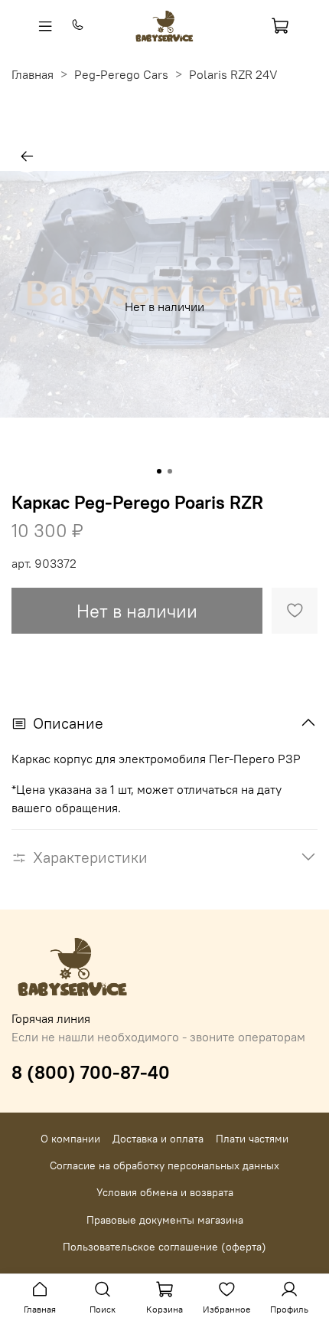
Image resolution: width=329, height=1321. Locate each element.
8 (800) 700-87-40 (90, 1071)
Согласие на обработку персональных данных (164, 1165)
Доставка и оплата (158, 1139)
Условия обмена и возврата (164, 1192)
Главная (32, 74)
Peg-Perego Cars (121, 74)
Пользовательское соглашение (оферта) (164, 1247)
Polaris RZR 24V (233, 74)
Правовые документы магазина (164, 1220)
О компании (70, 1139)
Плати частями (252, 1139)
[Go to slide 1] (159, 471)
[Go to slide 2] (170, 471)
